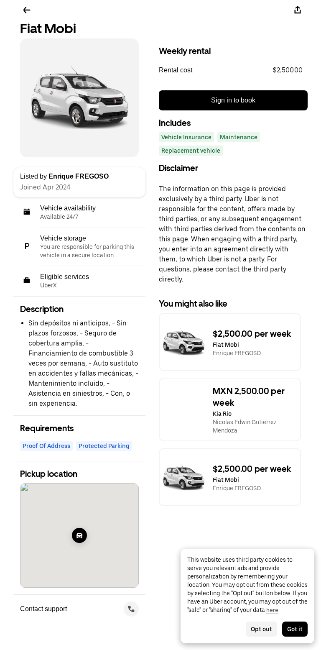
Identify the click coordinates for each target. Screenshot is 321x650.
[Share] (298, 10)
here (272, 609)
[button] (233, 70)
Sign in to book (233, 100)
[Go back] (27, 10)
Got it (295, 629)
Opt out (261, 629)
